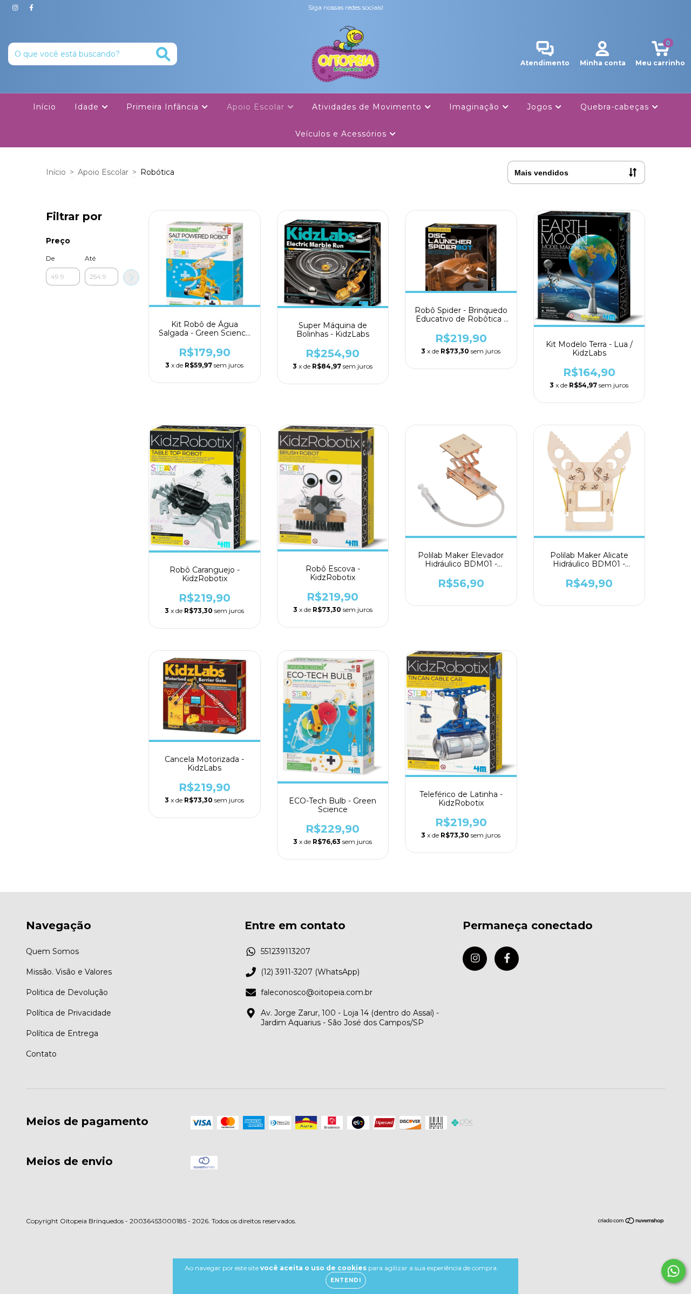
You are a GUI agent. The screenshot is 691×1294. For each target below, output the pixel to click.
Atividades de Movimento (368, 107)
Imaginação (475, 107)
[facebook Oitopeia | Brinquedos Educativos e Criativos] (31, 7)
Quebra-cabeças (616, 107)
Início (44, 107)
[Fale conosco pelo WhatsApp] (673, 1271)
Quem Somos (52, 951)
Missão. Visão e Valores (69, 972)
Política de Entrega (62, 1033)
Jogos (541, 107)
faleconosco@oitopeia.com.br (316, 992)
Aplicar (131, 277)
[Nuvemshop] (631, 1222)
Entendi (345, 1280)
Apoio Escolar (257, 107)
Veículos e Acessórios (342, 134)
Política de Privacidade (68, 1013)
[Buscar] (163, 54)
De (50, 258)
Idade (87, 107)
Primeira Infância (163, 107)
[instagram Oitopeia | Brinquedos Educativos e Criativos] (16, 7)
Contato (41, 1054)
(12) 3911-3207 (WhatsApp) (310, 972)
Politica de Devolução (67, 992)
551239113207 (285, 951)
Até (90, 258)
